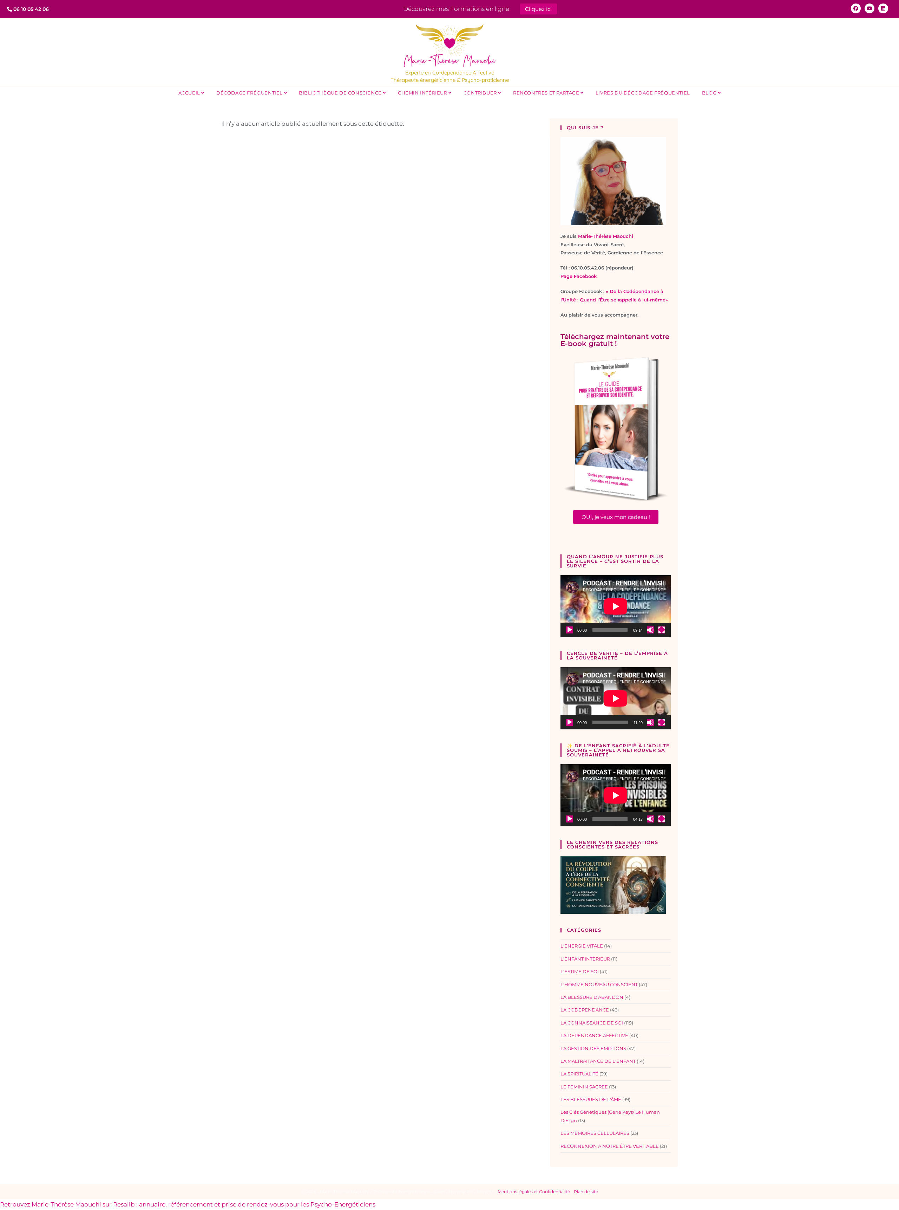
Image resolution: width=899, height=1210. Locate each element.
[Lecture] (569, 629)
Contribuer (481, 93)
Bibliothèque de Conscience (341, 93)
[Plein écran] (661, 629)
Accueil (190, 93)
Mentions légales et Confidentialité (534, 1191)
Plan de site (586, 1191)
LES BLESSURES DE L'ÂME (590, 1099)
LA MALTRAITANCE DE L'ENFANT (598, 1061)
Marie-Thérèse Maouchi (605, 236)
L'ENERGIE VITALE (581, 946)
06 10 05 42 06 (30, 9)
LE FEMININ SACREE (584, 1086)
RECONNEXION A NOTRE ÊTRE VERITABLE (609, 1146)
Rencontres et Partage (546, 93)
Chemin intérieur (423, 93)
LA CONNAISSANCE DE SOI (591, 1023)
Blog (710, 93)
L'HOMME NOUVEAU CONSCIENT (599, 984)
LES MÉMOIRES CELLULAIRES (594, 1133)
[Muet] (650, 629)
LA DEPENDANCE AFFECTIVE (594, 1035)
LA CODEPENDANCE (584, 1010)
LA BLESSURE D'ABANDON (591, 997)
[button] (615, 517)
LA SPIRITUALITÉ (579, 1073)
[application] (615, 606)
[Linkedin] (883, 8)
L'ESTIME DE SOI (579, 971)
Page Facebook (578, 276)
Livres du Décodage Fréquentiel (643, 93)
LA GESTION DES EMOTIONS (593, 1048)
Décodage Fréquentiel (250, 93)
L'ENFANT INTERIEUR (585, 959)
